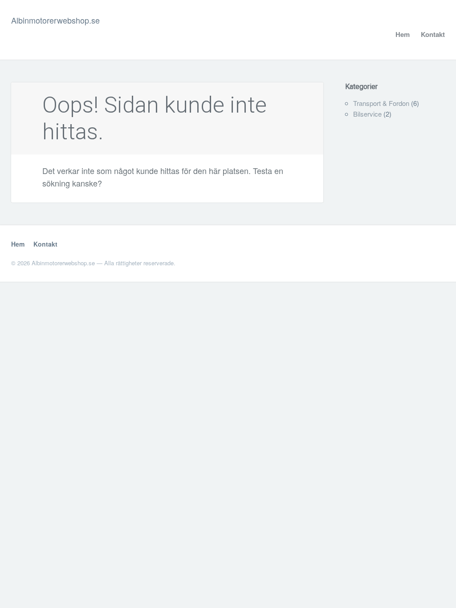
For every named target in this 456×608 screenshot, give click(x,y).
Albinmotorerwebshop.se (55, 20)
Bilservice (367, 113)
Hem (402, 34)
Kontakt (433, 34)
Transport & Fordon (381, 103)
